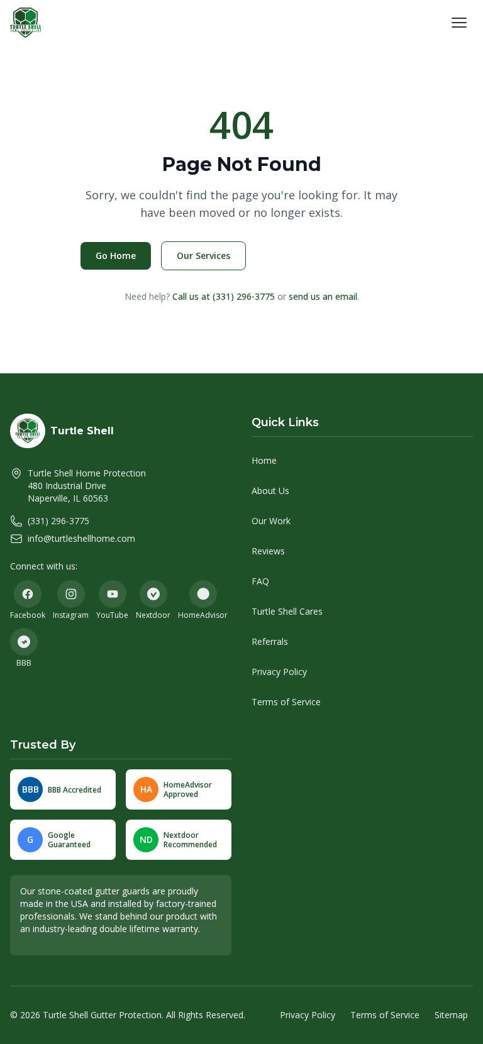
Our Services (203, 255)
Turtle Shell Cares (287, 611)
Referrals (270, 641)
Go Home (116, 255)
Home (264, 460)
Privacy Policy (279, 672)
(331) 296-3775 (58, 521)
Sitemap (451, 1015)
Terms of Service (286, 702)
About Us (270, 491)
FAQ (260, 581)
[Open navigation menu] (459, 22)
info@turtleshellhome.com (81, 538)
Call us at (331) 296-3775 (223, 296)
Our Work (271, 521)
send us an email (323, 296)
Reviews (268, 551)
